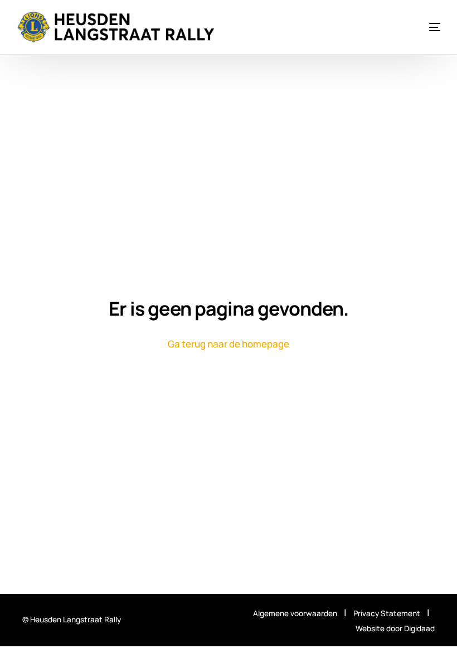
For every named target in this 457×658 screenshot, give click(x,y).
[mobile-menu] (425, 27)
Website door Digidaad (395, 628)
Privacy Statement (387, 613)
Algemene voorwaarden (295, 613)
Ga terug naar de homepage (228, 343)
